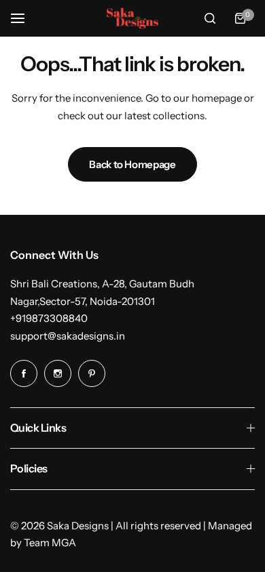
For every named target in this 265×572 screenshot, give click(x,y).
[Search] (210, 18)
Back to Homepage (132, 164)
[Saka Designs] (132, 18)
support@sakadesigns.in (67, 335)
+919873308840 (49, 318)
